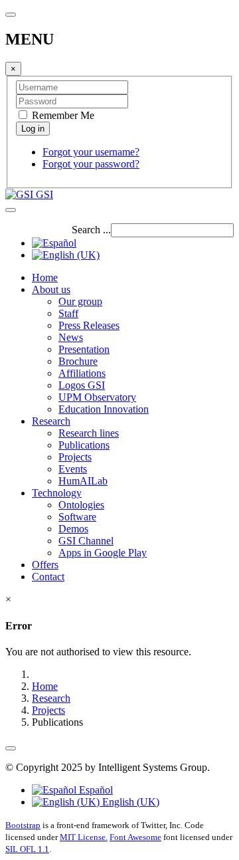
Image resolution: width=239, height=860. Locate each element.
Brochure (78, 361)
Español (94, 790)
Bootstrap (22, 825)
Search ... (91, 229)
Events (72, 469)
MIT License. (84, 837)
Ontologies (81, 504)
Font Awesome (135, 837)
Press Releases (89, 325)
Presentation (84, 349)
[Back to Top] (10, 748)
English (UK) (129, 801)
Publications (84, 445)
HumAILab (83, 480)
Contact (48, 576)
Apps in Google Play (102, 552)
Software (77, 516)
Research (51, 421)
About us (51, 289)
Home (45, 277)
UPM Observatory (97, 397)
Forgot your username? (90, 152)
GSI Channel (86, 540)
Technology (57, 492)
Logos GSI (81, 385)
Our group (80, 301)
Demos (73, 528)
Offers (45, 564)
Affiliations (82, 373)
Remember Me (61, 115)
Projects (75, 457)
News (70, 337)
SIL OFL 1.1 (27, 849)
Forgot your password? (90, 163)
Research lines (88, 433)
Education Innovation (103, 409)
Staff (68, 313)
